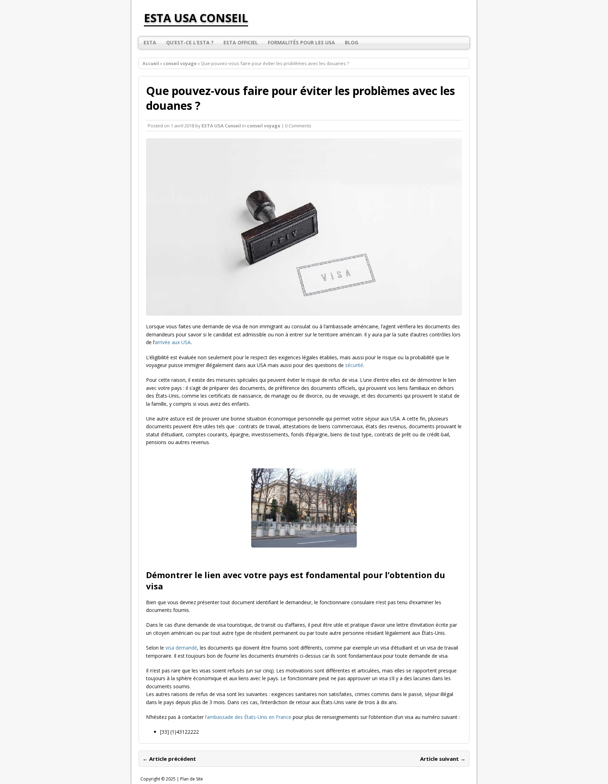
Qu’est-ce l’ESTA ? (190, 42)
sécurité (354, 365)
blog (351, 42)
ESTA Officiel (240, 42)
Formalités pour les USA (301, 42)
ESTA (150, 42)
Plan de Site (191, 779)
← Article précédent (169, 758)
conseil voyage (263, 125)
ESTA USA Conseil (221, 125)
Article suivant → (443, 758)
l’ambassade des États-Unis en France (248, 717)
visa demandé (181, 647)
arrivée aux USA (173, 342)
